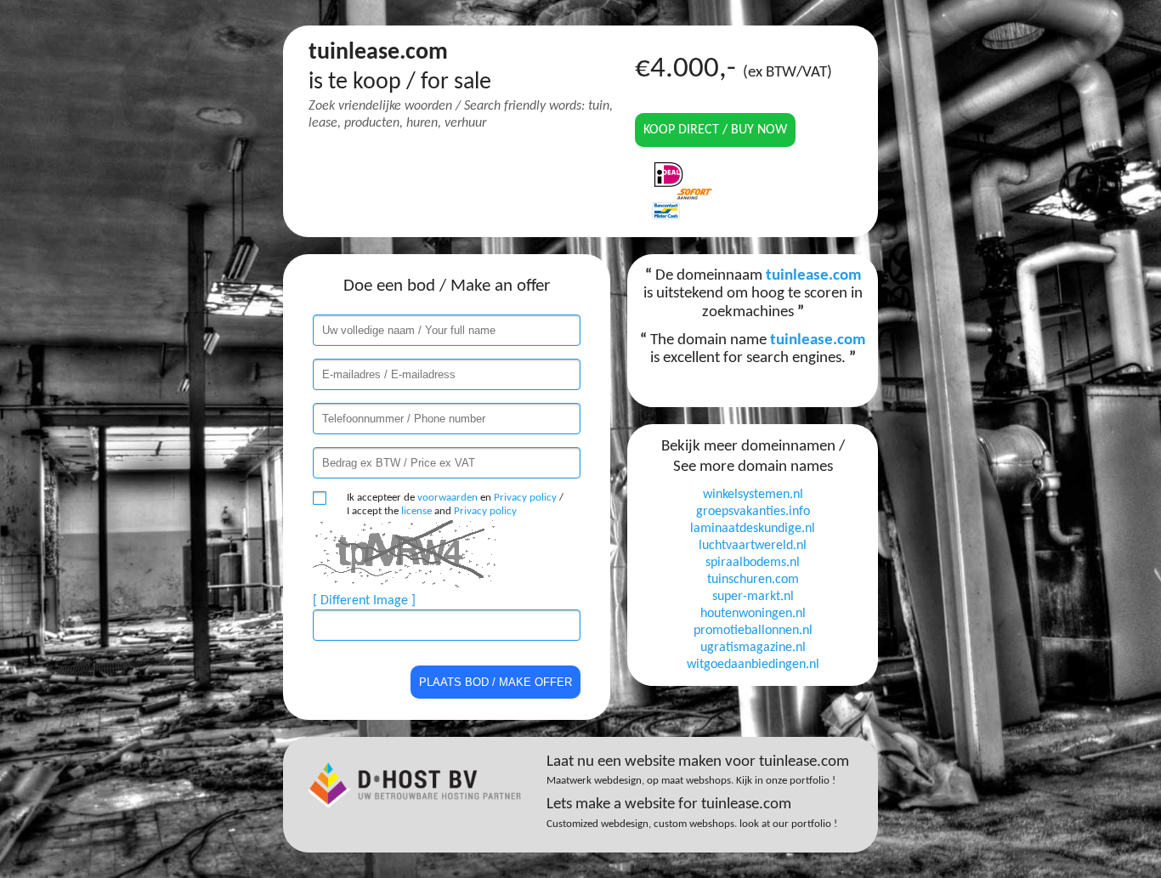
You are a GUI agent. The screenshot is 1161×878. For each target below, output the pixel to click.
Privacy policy (525, 497)
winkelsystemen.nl (753, 494)
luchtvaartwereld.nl (753, 545)
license (416, 511)
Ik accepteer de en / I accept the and (455, 504)
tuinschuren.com (753, 579)
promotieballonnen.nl (753, 630)
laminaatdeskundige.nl (752, 528)
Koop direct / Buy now (715, 130)
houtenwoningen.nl (753, 613)
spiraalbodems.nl (752, 562)
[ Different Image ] (364, 601)
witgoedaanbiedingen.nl (753, 664)
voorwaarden (447, 497)
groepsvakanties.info (753, 511)
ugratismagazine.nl (753, 647)
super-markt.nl (753, 596)
